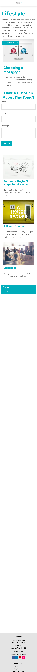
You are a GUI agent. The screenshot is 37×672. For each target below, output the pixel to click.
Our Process (18, 667)
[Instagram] (23, 657)
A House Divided (14, 226)
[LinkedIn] (16, 657)
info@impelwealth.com (18, 654)
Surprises (9, 267)
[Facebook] (13, 657)
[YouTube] (20, 657)
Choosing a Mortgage (13, 70)
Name (3, 101)
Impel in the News (18, 671)
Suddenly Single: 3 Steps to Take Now (15, 183)
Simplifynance (18, 669)
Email (3, 114)
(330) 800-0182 (20, 640)
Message (5, 126)
